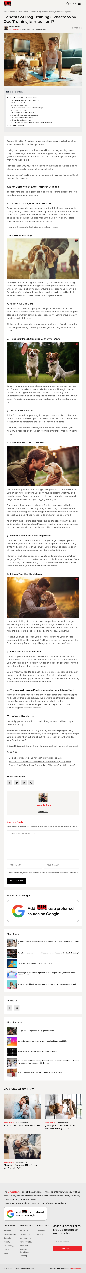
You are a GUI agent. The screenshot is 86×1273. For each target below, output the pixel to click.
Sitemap (23, 1256)
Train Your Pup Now (16, 125)
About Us (24, 1230)
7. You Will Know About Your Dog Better (25, 115)
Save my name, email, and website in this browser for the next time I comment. (44, 872)
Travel (6, 1249)
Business (7, 1230)
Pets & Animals (23, 12)
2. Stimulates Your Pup (19, 103)
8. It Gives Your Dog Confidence (22, 117)
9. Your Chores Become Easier (22, 120)
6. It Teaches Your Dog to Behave (23, 113)
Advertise (24, 1245)
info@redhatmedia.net (56, 1203)
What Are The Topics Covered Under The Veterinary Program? (40, 761)
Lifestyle (7, 1238)
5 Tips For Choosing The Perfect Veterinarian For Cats (35, 757)
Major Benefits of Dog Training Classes (23, 98)
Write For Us (25, 1238)
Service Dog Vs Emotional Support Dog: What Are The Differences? (42, 765)
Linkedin (40, 1234)
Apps (6, 1253)
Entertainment (10, 1234)
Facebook (41, 1230)
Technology (9, 1245)
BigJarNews (14, 1191)
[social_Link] (9, 1008)
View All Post (43, 812)
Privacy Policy (26, 1242)
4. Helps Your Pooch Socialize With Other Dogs (27, 108)
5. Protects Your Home (19, 110)
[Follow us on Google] (43, 911)
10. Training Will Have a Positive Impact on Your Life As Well (32, 122)
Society (12, 12)
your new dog (58, 217)
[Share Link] (9, 782)
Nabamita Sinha (14, 27)
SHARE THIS (76, 28)
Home (5, 12)
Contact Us (25, 1234)
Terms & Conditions (24, 1250)
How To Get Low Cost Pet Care (22, 1125)
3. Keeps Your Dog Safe (19, 105)
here (41, 227)
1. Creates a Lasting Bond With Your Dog (25, 100)
